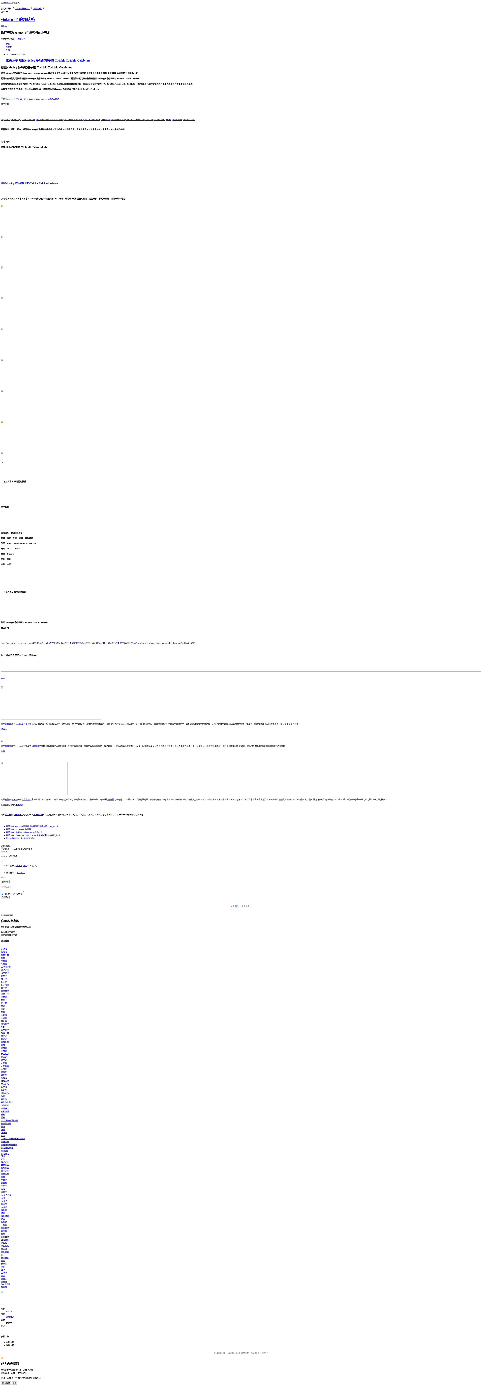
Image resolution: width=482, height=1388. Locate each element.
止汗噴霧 (5, 985)
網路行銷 (5, 1252)
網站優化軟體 (7, 1148)
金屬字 (4, 1192)
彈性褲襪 (5, 1216)
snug (3, 678)
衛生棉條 (5, 1246)
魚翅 (3, 1027)
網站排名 (5, 1154)
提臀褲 (4, 1287)
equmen (18, 746)
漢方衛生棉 (38, 815)
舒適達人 (19, 815)
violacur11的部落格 (18, 19)
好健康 (4, 1078)
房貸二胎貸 (54, 99)
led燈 (3, 1198)
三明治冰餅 (6, 967)
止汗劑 (4, 982)
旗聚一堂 (5, 994)
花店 (3, 1159)
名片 (8, 50)
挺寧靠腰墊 (6, 1124)
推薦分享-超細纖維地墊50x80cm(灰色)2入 (24, 832)
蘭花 (3, 1117)
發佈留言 (5, 897)
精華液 (4, 1264)
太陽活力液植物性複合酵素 (13, 1139)
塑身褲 (4, 1282)
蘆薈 (3, 1261)
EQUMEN (5, 1284)
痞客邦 (19, 866)
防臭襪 (4, 964)
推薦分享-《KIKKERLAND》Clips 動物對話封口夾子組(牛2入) (33, 835)
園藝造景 (5, 1108)
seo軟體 (4, 1151)
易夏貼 (4, 976)
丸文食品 (26, 799)
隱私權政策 (255, 1353)
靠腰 (3, 1127)
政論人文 (21, 873)
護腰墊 (4, 1133)
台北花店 (5, 1171)
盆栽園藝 (5, 1111)
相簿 (8, 44)
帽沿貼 (4, 952)
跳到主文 (5, 26)
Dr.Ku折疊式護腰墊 (9, 1120)
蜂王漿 (4, 1087)
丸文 (15, 799)
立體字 (4, 1186)
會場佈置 (5, 1168)
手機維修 (5, 1240)
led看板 (4, 1207)
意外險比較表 (7, 1102)
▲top (3, 877)
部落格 (9, 47)
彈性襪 (4, 1210)
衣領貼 (4, 949)
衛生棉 (8, 815)
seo (2, 1255)
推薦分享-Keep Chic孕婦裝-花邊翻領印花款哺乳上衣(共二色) (32, 826)
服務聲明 (265, 1353)
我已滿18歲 (6, 1383)
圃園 (3, 1276)
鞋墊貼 (4, 988)
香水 (3, 1270)
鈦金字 (4, 1204)
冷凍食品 (5, 1024)
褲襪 (3, 1213)
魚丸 (3, 1012)
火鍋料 (4, 1018)
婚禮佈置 (5, 1165)
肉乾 (3, 1009)
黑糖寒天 (5, 1142)
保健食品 (5, 1081)
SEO (3, 1156)
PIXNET (222, 1353)
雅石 (3, 1114)
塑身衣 (4, 729)
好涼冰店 (5, 970)
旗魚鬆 (111, 799)
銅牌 (3, 1189)
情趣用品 (5, 1228)
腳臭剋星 (23, 724)
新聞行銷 (5, 1258)
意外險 (4, 1099)
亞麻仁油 (5, 1084)
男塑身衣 (36, 746)
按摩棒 (4, 1231)
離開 (14, 1383)
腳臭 (3, 958)
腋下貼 (4, 979)
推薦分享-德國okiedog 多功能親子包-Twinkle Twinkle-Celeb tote (48, 60)
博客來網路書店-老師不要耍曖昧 (20, 838)
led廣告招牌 (6, 1195)
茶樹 (3, 1267)
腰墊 (3, 1130)
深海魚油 (5, 1093)
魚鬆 (3, 751)
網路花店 (5, 1162)
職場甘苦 (22, 39)
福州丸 (4, 1021)
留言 (25, 866)
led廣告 (4, 1201)
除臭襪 (8, 724)
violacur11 (5, 851)
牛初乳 (4, 1090)
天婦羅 (4, 1015)
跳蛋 (3, 1234)
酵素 (3, 1096)
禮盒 (21, 805)
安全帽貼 (5, 973)
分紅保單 (5, 1105)
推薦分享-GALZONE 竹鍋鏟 (18, 829)
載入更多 (5, 882)
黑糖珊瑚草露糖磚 (9, 1145)
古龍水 (4, 1273)
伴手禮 (4, 1003)
